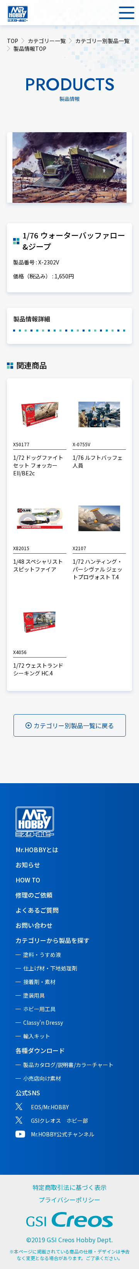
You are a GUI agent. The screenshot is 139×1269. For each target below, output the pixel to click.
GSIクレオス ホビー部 (59, 1120)
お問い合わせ (34, 925)
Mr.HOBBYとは (36, 849)
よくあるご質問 (37, 910)
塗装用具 (34, 995)
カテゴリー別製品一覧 (102, 41)
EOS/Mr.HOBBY (50, 1107)
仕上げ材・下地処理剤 (50, 968)
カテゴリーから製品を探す (52, 940)
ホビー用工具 (39, 1009)
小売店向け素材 (42, 1078)
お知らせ (27, 864)
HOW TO (27, 879)
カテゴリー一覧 (47, 41)
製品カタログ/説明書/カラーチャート (68, 1065)
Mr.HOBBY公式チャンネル (62, 1134)
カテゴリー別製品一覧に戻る (74, 725)
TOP (12, 41)
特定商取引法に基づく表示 (69, 1187)
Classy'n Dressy (43, 1022)
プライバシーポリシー (69, 1199)
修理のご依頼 (34, 895)
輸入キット (36, 1036)
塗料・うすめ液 (42, 954)
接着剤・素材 (39, 982)
